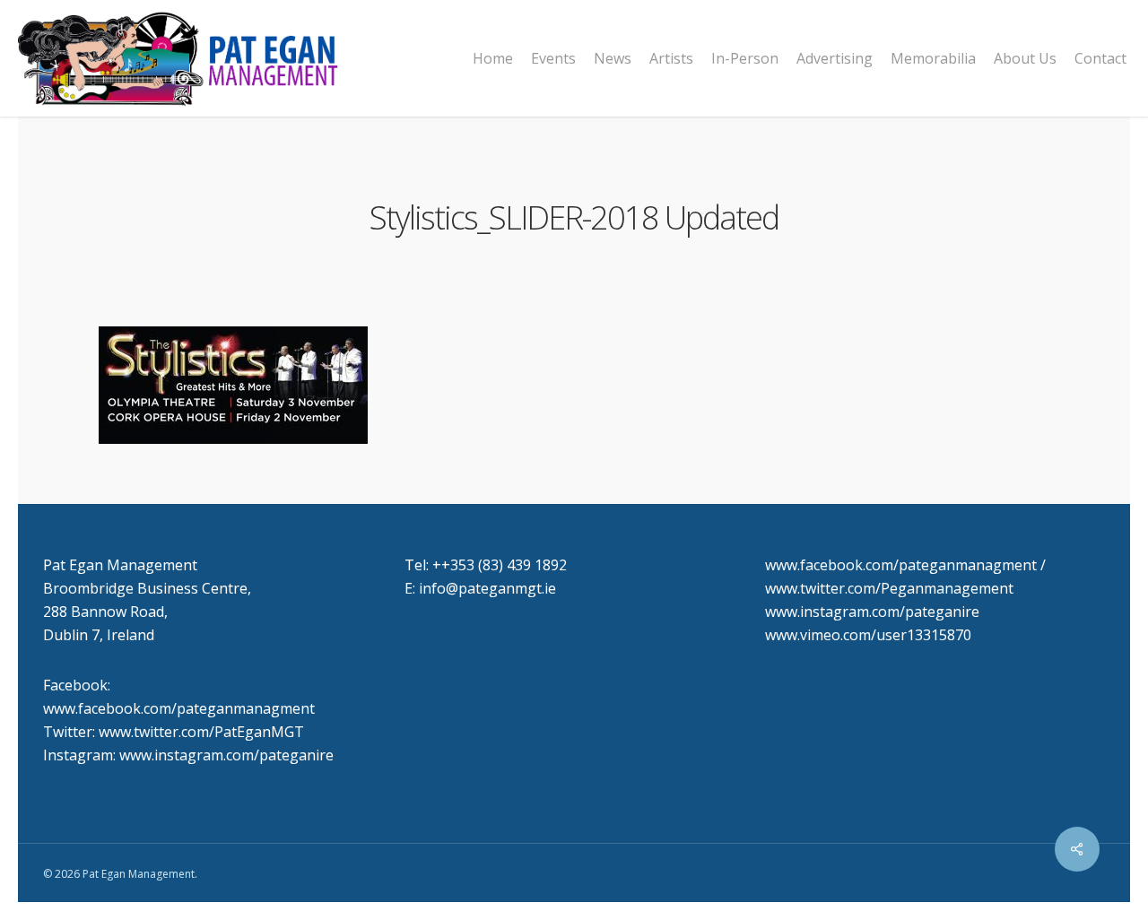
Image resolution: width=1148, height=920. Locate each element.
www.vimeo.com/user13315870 (868, 635)
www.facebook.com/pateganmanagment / (905, 565)
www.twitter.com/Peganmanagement (889, 588)
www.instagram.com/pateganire (872, 611)
